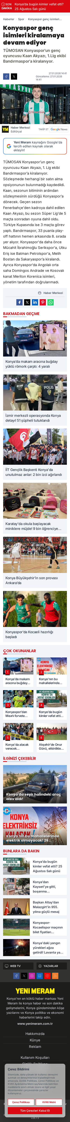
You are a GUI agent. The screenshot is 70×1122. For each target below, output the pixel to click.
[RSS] (55, 976)
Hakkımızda (35, 1034)
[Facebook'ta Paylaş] (6, 76)
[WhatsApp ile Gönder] (50, 302)
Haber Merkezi (20, 129)
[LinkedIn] (40, 976)
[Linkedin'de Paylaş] (35, 302)
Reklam (35, 1047)
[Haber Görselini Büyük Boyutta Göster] (35, 104)
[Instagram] (32, 976)
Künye (35, 1040)
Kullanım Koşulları (35, 1057)
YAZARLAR (51, 966)
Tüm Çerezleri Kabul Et (35, 1110)
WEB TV (15, 966)
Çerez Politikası (21, 1102)
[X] (24, 976)
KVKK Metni (49, 1102)
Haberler (8, 19)
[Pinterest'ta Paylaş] (43, 302)
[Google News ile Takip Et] (58, 129)
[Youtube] (47, 976)
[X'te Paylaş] (14, 76)
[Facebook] (16, 976)
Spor (21, 19)
